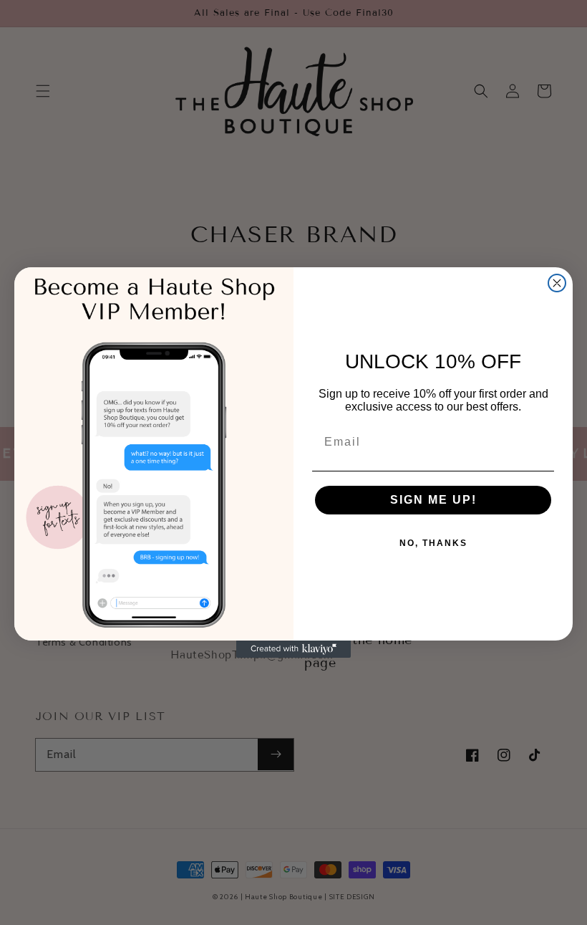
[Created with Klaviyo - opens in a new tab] (293, 649)
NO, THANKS (433, 543)
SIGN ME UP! (433, 500)
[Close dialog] (557, 283)
